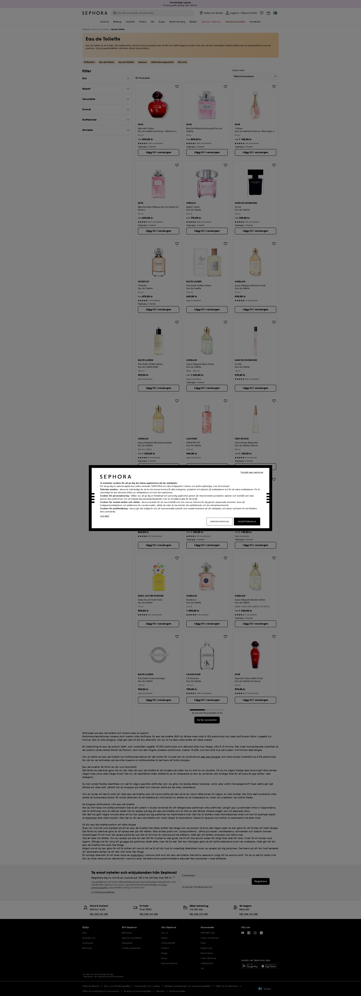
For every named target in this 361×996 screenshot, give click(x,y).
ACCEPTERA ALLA (247, 521)
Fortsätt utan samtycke (252, 472)
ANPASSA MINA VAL (219, 521)
